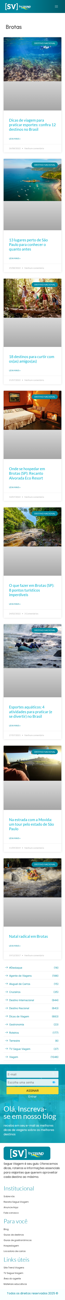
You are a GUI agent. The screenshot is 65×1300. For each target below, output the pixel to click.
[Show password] (53, 1082)
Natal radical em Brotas (28, 936)
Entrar (32, 1096)
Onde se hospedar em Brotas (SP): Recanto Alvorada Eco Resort (27, 473)
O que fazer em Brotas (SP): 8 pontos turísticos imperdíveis (31, 590)
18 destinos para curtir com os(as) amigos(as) (31, 358)
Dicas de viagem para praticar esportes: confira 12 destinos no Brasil (32, 124)
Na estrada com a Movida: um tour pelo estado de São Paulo (31, 824)
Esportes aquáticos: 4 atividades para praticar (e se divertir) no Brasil (30, 711)
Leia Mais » (15, 138)
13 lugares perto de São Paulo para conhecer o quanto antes (28, 244)
